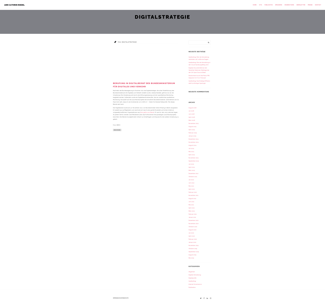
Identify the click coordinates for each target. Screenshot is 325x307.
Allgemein (192, 272)
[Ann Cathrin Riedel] (14, 4)
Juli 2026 (191, 111)
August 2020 (192, 230)
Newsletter (301, 4)
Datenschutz (124, 298)
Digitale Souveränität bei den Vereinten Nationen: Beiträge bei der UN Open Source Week (199, 70)
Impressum (116, 298)
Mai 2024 (191, 151)
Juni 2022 (191, 183)
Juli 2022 (191, 180)
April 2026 (192, 117)
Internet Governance (195, 284)
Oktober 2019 (193, 248)
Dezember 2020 (194, 220)
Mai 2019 (191, 258)
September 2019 (194, 251)
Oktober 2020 (193, 226)
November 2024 (194, 142)
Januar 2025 (192, 136)
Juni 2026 (192, 114)
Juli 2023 (191, 164)
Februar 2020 (193, 239)
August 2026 (193, 108)
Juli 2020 (191, 233)
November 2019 (194, 245)
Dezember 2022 (193, 173)
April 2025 (192, 129)
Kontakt (318, 4)
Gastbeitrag (192, 281)
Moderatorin (289, 4)
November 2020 (194, 223)
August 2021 (192, 198)
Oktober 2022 (193, 176)
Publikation (192, 287)
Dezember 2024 (194, 139)
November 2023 (194, 158)
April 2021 (192, 208)
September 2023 (194, 161)
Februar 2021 (193, 214)
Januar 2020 (192, 242)
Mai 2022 (191, 186)
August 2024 (192, 145)
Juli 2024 (191, 148)
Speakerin (278, 4)
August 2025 (192, 126)
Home (255, 4)
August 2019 (192, 255)
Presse (310, 4)
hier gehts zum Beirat (147, 112)
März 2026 (192, 120)
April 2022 (192, 189)
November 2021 (193, 195)
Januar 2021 (192, 217)
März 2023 (192, 170)
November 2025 (194, 123)
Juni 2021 (191, 201)
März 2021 (192, 211)
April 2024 (192, 154)
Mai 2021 (191, 205)
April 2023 (192, 167)
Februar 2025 (193, 133)
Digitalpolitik (193, 278)
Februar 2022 (193, 192)
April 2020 (192, 236)
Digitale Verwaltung (195, 275)
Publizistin (269, 4)
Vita (260, 4)
